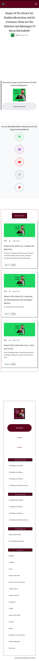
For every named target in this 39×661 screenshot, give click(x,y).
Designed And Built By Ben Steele (25, 658)
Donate (19, 447)
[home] (2, 4)
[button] (36, 4)
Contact (19, 437)
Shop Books (19, 428)
